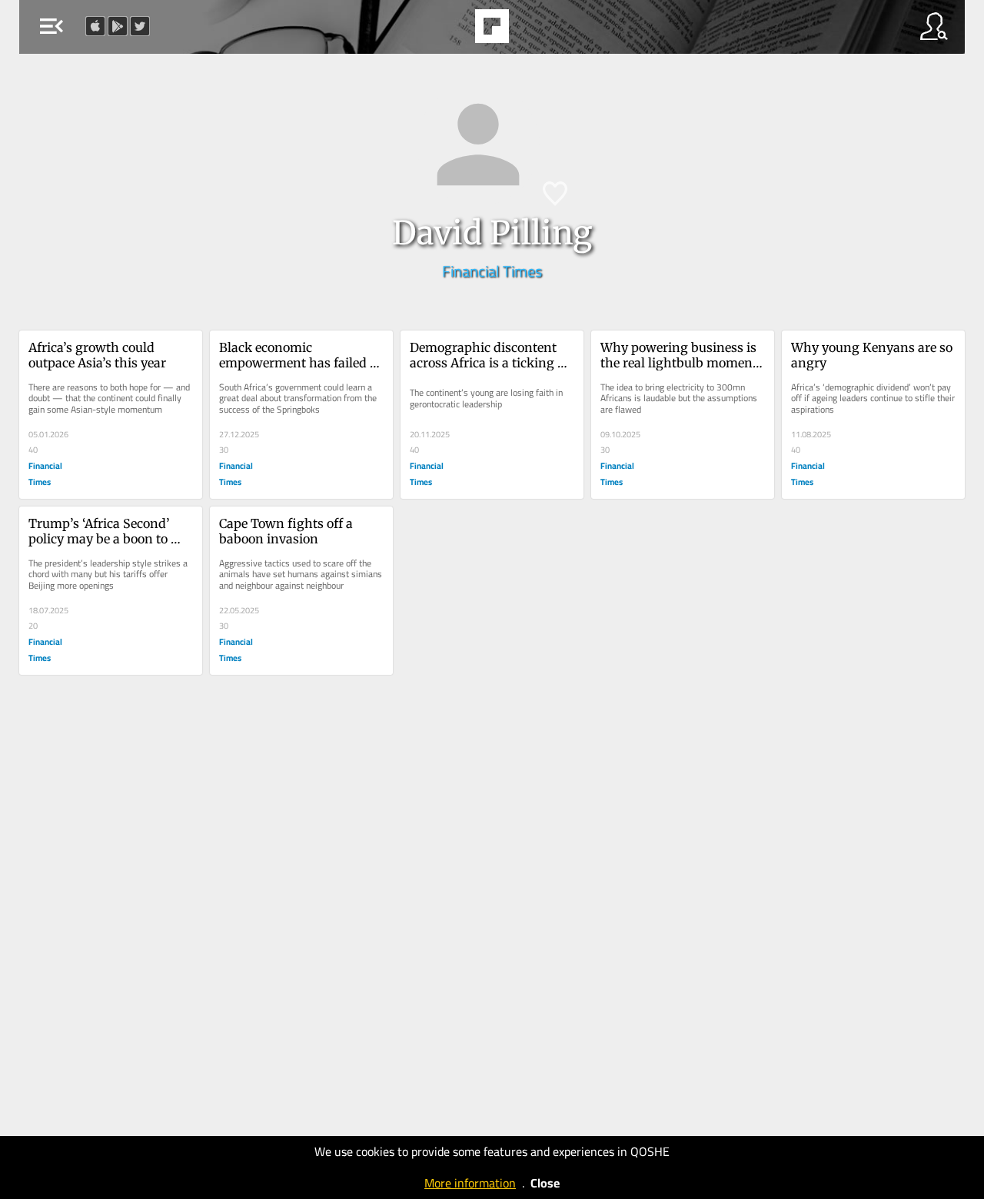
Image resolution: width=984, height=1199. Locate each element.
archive (531, 31)
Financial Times (492, 271)
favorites (449, 31)
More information (470, 1182)
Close (545, 1182)
